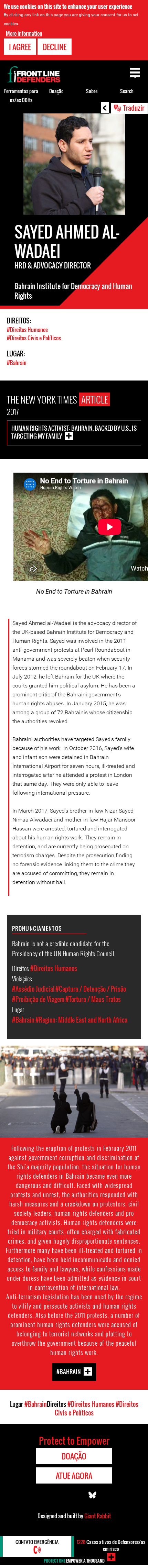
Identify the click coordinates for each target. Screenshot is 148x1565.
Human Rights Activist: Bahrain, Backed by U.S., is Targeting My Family (74, 432)
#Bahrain (17, 363)
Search (127, 91)
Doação (56, 91)
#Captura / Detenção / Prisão (90, 988)
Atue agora (74, 1475)
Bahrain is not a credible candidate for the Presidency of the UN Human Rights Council (63, 948)
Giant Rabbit (97, 1516)
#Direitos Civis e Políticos (34, 338)
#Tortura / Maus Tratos (93, 999)
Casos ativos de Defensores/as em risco (111, 1545)
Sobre (91, 91)
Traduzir (133, 107)
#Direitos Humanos (27, 330)
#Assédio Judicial (33, 988)
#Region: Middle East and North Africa (81, 1019)
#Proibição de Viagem (38, 999)
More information (24, 33)
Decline (54, 46)
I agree (20, 46)
